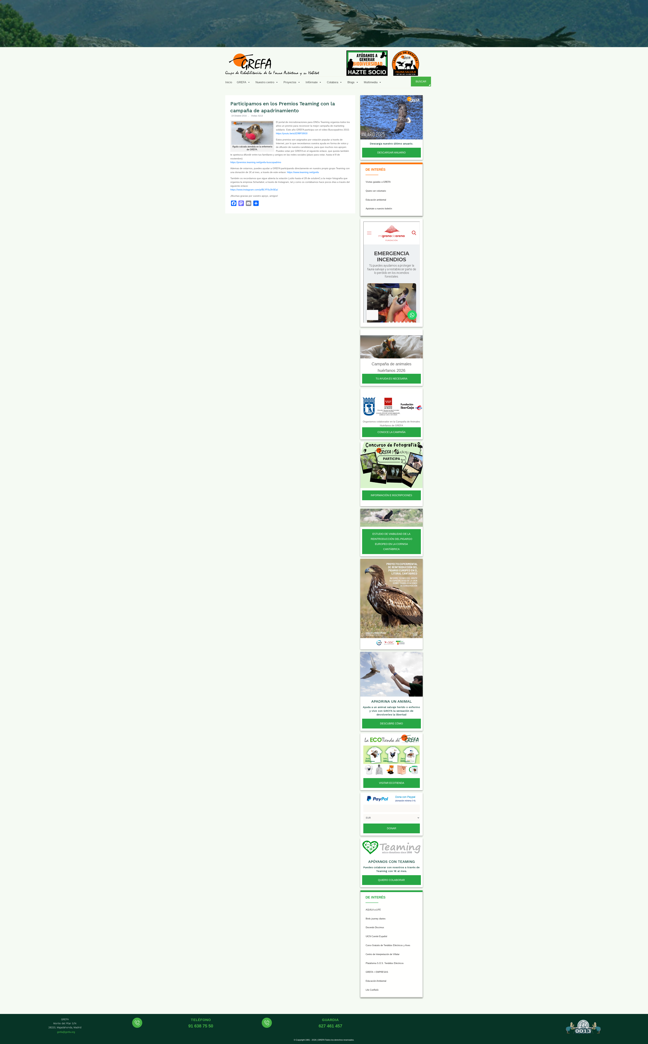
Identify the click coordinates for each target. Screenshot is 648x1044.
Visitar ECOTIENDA (391, 782)
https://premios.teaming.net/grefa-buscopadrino (255, 162)
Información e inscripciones (391, 495)
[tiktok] (608, 39)
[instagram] (600, 39)
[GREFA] (272, 64)
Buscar (421, 81)
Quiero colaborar (391, 880)
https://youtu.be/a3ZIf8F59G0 (291, 133)
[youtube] (617, 39)
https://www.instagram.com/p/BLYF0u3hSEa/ (254, 189)
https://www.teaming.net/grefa (303, 172)
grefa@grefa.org (66, 1031)
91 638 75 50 (200, 1025)
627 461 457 (330, 1025)
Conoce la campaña (391, 432)
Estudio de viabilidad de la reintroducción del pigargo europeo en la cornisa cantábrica (391, 541)
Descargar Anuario (391, 152)
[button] (244, 82)
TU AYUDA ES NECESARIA (391, 378)
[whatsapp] (633, 39)
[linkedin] (625, 39)
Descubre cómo (391, 723)
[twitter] (592, 39)
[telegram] (641, 39)
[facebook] (584, 39)
